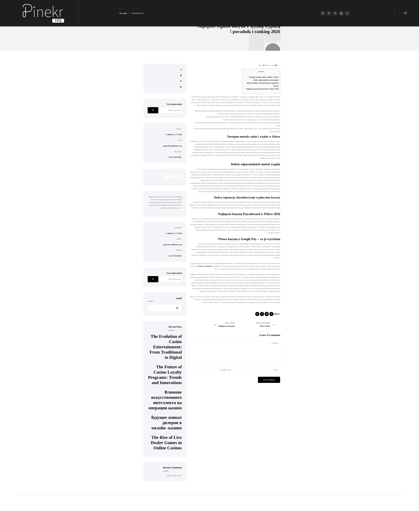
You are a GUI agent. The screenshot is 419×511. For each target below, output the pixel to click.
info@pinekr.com (138, 13)
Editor (260, 65)
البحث (179, 298)
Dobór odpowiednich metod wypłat (266, 80)
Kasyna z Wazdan (204, 266)
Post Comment (269, 380)
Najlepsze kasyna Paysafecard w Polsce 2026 (262, 89)
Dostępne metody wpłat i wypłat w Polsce (263, 77)
